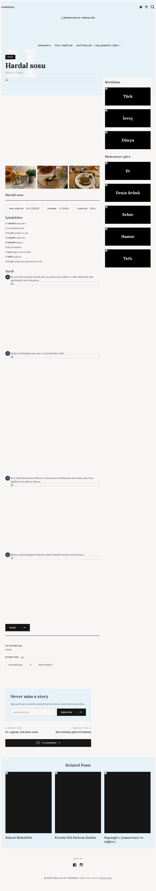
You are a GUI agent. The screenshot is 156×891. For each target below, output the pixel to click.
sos (22, 657)
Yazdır (12, 627)
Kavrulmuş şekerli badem (73, 732)
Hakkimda (7, 7)
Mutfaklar (84, 45)
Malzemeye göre (106, 45)
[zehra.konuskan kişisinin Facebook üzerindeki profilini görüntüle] (74, 865)
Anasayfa (44, 45)
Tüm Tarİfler (64, 45)
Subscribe (66, 712)
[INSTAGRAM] (146, 7)
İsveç (10, 57)
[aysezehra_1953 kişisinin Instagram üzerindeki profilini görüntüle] (81, 865)
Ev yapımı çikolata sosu (21, 732)
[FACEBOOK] (141, 7)
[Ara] (153, 7)
